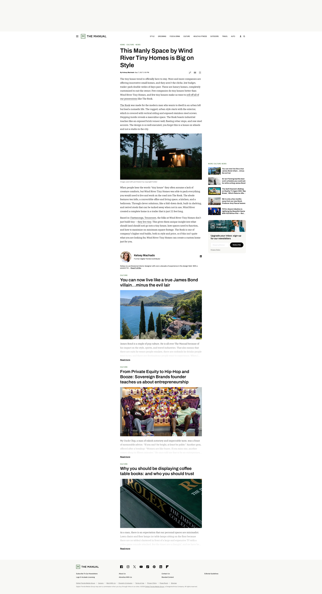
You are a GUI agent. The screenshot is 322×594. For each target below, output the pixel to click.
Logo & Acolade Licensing (85, 577)
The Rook (125, 105)
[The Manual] (93, 36)
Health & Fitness (200, 36)
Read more (125, 360)
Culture (186, 36)
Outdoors (214, 36)
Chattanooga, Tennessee (143, 217)
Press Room (164, 583)
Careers (101, 583)
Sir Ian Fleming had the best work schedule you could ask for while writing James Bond (234, 181)
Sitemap (174, 583)
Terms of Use (139, 583)
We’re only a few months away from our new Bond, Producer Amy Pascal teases (233, 201)
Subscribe (237, 245)
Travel (225, 36)
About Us (122, 573)
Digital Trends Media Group (85, 583)
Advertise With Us (125, 577)
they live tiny (144, 221)
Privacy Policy (215, 250)
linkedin (201, 256)
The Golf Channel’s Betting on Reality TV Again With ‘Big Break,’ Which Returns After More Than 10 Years (234, 192)
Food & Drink (175, 36)
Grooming (162, 36)
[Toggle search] (244, 36)
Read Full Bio (136, 268)
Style (152, 36)
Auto (233, 36)
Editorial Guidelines (211, 573)
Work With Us (111, 583)
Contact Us (166, 573)
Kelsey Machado (128, 72)
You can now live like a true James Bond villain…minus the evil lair (233, 170)
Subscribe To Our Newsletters (87, 573)
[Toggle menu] (77, 36)
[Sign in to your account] (240, 36)
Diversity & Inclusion (125, 583)
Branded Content (168, 577)
